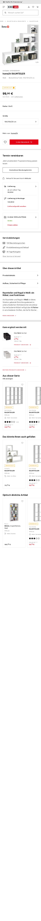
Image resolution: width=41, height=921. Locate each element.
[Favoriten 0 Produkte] (33, 7)
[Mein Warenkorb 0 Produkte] (37, 7)
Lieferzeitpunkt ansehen (17, 206)
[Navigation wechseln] (3, 7)
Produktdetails (9, 275)
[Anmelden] (29, 7)
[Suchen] (5, 12)
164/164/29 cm (10, 122)
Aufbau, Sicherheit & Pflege (14, 283)
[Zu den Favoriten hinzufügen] (5, 142)
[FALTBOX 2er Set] (7, 336)
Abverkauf (8, 87)
